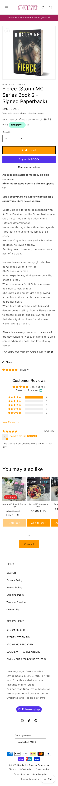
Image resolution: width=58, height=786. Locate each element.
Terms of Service (16, 602)
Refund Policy (14, 587)
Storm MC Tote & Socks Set (14, 505)
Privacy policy (42, 769)
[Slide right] (36, 535)
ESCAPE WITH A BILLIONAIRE (23, 651)
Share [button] (9, 362)
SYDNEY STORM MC (18, 637)
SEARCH (11, 572)
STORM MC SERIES (17, 629)
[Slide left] (21, 535)
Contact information (30, 779)
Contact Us (12, 609)
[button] (6, 7)
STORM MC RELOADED (19, 644)
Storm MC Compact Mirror (38, 505)
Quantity (6, 132)
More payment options (29, 167)
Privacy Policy (14, 580)
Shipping (20, 113)
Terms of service (21, 774)
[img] (10, 431)
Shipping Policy (15, 594)
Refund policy (25, 769)
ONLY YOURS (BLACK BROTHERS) (26, 659)
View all (29, 544)
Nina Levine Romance (27, 765)
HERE (50, 352)
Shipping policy (40, 774)
